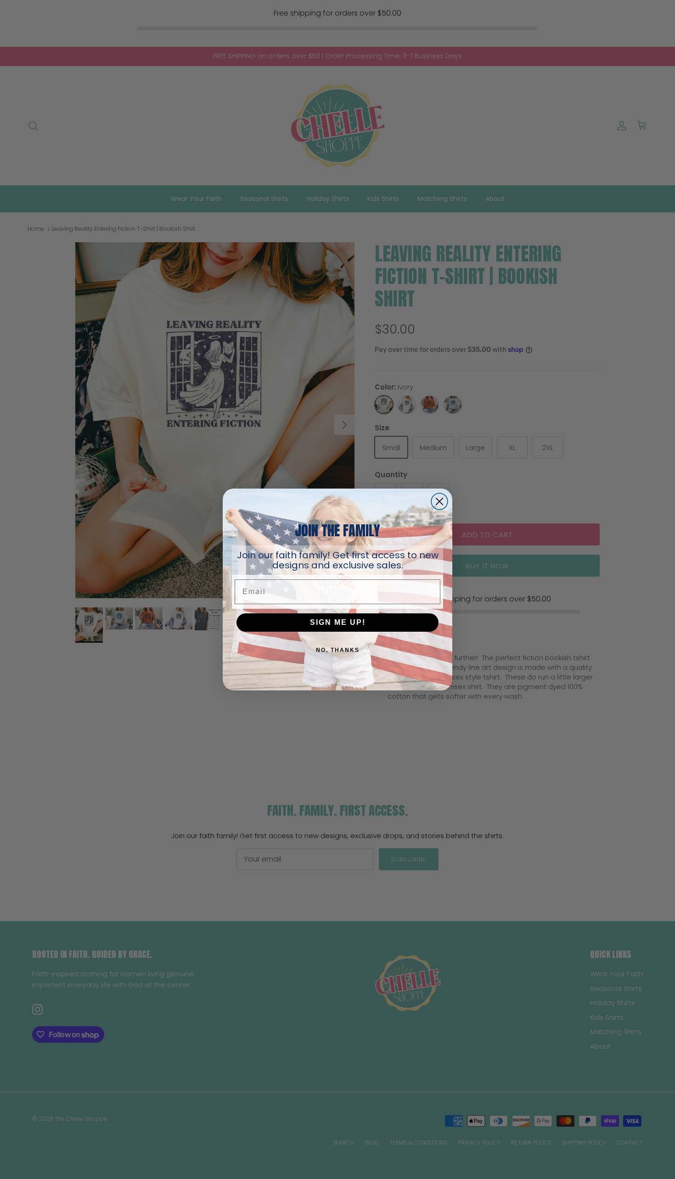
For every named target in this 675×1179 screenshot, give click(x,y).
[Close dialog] (439, 501)
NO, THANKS (338, 650)
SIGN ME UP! (338, 622)
